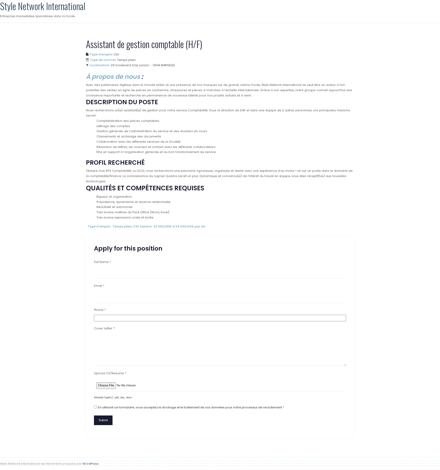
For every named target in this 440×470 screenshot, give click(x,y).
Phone (100, 310)
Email (99, 286)
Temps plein (126, 60)
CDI (116, 54)
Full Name (102, 262)
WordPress (90, 464)
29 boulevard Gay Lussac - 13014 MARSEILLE (143, 65)
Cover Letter (104, 328)
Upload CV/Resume (110, 373)
